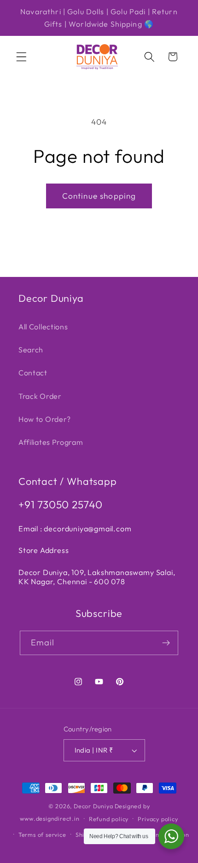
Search (30, 349)
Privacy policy (158, 819)
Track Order (40, 396)
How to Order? (44, 419)
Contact (32, 372)
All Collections (43, 326)
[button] (21, 57)
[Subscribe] (166, 643)
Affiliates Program (50, 442)
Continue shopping (99, 196)
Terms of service (42, 834)
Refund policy (108, 819)
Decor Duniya (93, 806)
